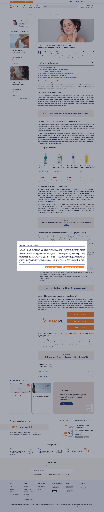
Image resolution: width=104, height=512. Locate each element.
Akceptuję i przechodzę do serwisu (74, 267)
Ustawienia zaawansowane (53, 267)
